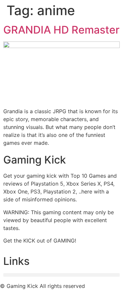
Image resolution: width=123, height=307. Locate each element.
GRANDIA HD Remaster (61, 29)
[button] (61, 275)
